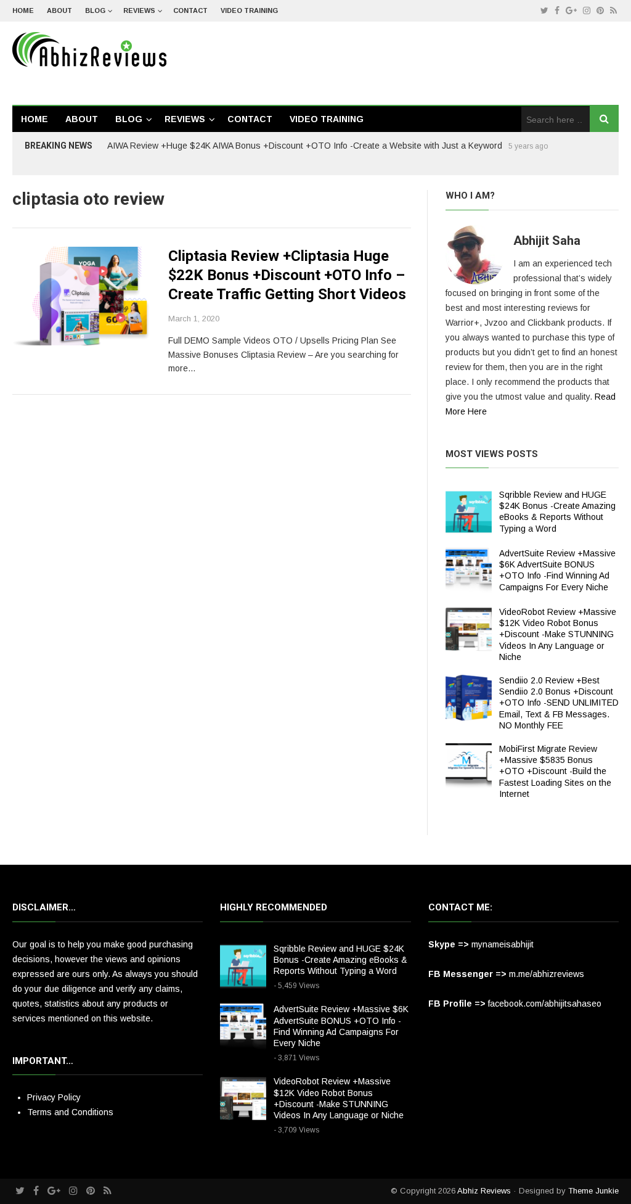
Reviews (139, 10)
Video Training (249, 10)
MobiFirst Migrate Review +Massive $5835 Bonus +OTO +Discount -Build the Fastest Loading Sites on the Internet (555, 771)
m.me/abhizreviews (546, 974)
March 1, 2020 (193, 318)
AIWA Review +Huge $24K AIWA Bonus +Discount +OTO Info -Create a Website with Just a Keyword (304, 145)
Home (23, 10)
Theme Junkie (593, 1190)
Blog (95, 10)
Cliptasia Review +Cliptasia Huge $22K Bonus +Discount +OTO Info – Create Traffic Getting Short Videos (287, 275)
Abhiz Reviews (484, 1190)
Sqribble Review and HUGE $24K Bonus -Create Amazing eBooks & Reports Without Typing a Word (340, 960)
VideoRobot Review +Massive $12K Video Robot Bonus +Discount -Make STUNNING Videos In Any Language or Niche (557, 634)
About (59, 10)
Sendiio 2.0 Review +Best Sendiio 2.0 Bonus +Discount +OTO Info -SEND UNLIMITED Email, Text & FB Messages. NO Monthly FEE (559, 702)
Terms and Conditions (70, 1112)
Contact (190, 10)
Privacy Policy (54, 1097)
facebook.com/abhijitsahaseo (544, 1003)
